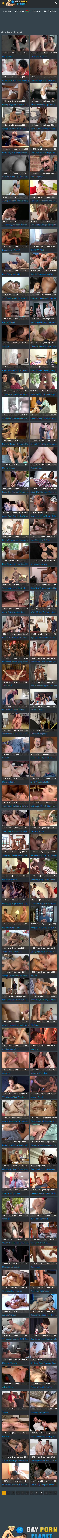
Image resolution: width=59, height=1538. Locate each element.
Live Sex (7, 11)
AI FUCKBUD (50, 11)
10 (46, 1492)
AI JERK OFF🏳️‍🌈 (22, 11)
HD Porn (36, 11)
